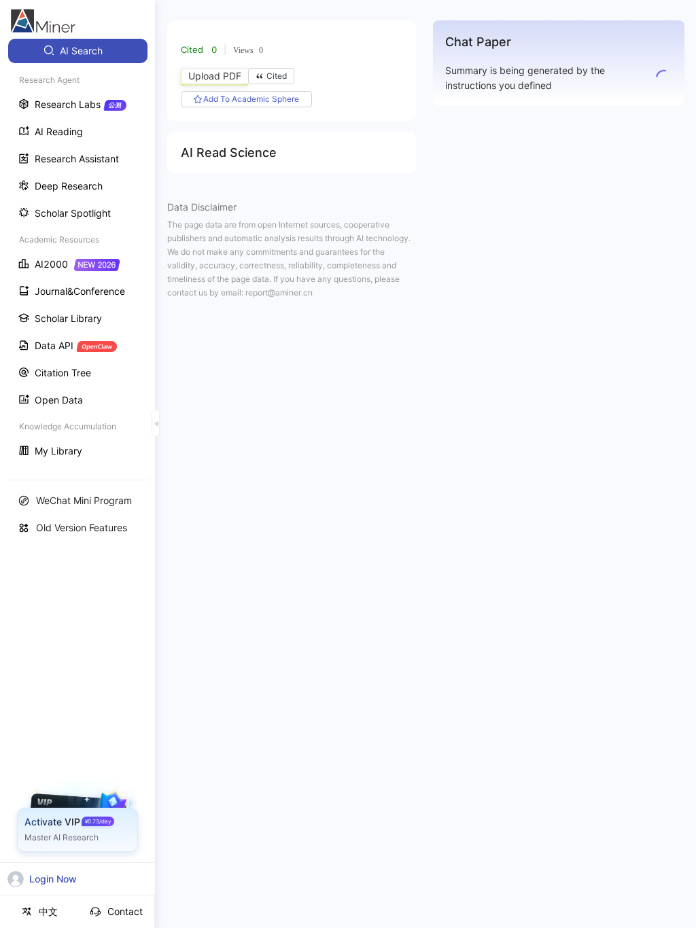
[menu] (77, 252)
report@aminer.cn (279, 292)
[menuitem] (77, 51)
